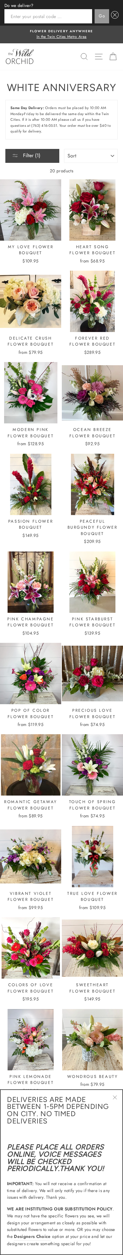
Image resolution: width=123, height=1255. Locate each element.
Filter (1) (30, 155)
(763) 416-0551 (44, 125)
